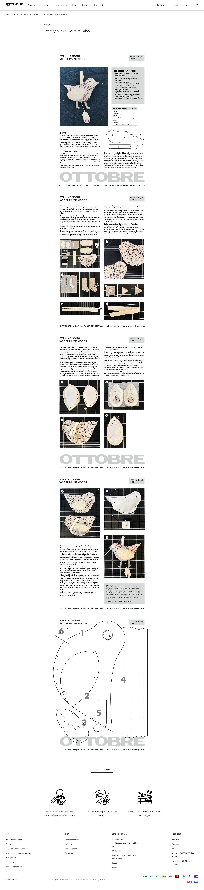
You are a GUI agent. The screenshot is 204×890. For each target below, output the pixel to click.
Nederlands (175, 5)
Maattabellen (117, 851)
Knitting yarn (44, 5)
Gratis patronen (70, 848)
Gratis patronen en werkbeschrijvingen (26, 14)
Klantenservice (99, 5)
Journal (74, 5)
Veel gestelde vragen (14, 839)
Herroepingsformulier (14, 866)
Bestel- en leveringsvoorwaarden (18, 853)
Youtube (175, 848)
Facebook (176, 844)
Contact (9, 844)
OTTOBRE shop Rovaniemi (17, 848)
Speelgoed (47, 25)
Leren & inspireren (61, 5)
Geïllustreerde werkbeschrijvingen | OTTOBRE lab (125, 842)
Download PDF (102, 769)
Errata (114, 867)
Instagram (175, 839)
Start (8, 14)
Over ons (85, 5)
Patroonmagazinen (71, 839)
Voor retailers (11, 862)
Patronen (31, 5)
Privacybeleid (11, 857)
